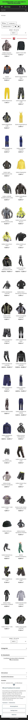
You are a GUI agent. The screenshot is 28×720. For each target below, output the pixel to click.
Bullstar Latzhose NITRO (7, 411)
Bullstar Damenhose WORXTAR (7, 555)
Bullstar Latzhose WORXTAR (21, 268)
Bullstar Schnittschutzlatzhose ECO (21, 555)
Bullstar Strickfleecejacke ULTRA (7, 220)
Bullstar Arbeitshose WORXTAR (7, 364)
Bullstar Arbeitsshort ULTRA (21, 579)
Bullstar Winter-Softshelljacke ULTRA (7, 268)
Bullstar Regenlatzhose (21, 124)
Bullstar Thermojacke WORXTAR (21, 627)
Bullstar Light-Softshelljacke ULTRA (7, 173)
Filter (4, 23)
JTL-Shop (16, 718)
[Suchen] (25, 10)
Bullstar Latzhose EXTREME (21, 388)
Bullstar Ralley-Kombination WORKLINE (7, 603)
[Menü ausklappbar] (2, 6)
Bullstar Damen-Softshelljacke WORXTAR (21, 436)
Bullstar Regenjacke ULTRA (7, 125)
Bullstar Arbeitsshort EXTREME (7, 388)
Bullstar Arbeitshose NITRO (21, 340)
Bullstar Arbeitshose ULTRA (7, 579)
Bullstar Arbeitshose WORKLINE (7, 149)
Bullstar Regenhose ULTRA (21, 101)
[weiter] (25, 33)
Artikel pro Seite (7, 26)
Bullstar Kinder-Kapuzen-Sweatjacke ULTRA (7, 484)
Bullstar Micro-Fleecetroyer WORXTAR (21, 292)
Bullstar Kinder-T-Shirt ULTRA (7, 507)
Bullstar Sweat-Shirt (21, 53)
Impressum (5, 702)
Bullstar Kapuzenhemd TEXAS (21, 77)
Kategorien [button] (4, 648)
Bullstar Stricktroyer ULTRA (21, 244)
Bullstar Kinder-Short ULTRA (21, 484)
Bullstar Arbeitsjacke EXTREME (7, 436)
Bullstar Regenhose (7, 100)
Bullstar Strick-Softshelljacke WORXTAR (7, 316)
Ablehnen (14, 714)
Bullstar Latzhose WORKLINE (21, 149)
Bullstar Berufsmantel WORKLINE (21, 603)
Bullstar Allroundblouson (7, 77)
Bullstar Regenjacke (21, 172)
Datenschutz (12, 702)
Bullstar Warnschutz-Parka (7, 244)
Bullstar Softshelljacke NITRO (21, 197)
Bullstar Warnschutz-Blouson (21, 220)
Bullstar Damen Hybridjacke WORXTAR (21, 531)
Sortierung (11, 23)
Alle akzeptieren (14, 706)
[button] (20, 6)
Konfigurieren (14, 710)
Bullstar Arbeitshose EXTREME (21, 412)
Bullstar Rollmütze (7, 531)
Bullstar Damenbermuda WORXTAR (7, 460)
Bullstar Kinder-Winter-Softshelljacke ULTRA (21, 507)
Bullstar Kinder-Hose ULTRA (21, 460)
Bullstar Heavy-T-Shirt (7, 627)
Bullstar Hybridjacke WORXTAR (21, 316)
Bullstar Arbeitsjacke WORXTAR (7, 292)
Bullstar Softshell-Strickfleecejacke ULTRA (7, 197)
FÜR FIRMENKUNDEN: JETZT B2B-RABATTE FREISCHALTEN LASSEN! (14, 2)
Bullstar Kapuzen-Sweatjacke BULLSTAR (7, 53)
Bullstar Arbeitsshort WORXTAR (7, 340)
